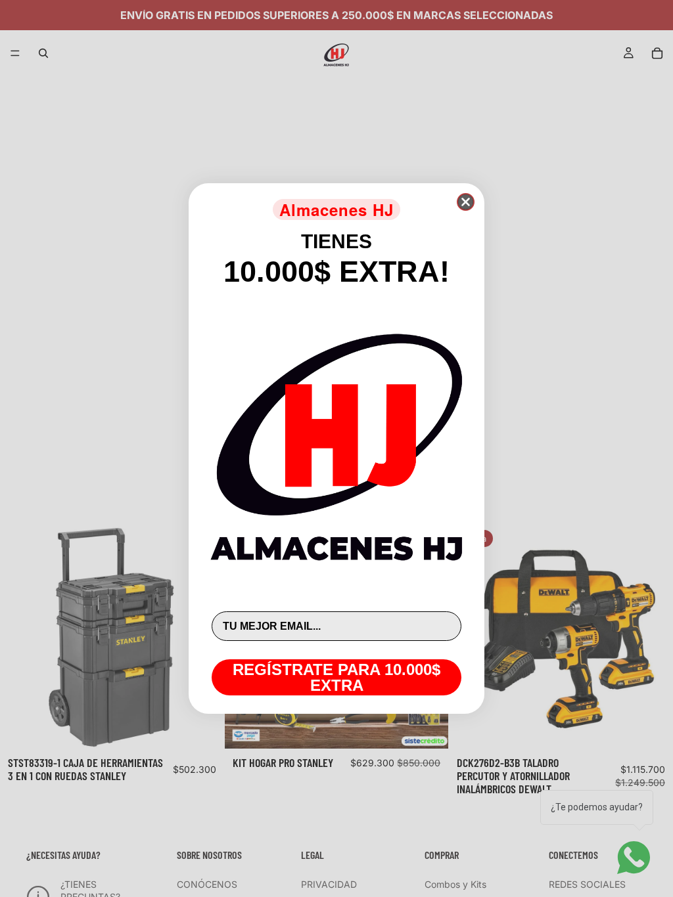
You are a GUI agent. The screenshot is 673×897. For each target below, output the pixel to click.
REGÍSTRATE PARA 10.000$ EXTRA (336, 677)
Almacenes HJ (336, 209)
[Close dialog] (465, 202)
